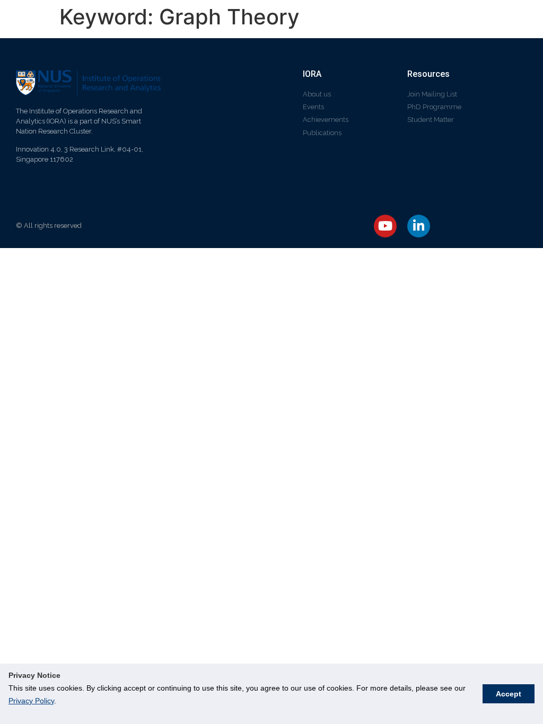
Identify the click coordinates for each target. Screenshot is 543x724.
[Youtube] (385, 226)
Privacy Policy (31, 700)
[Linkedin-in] (418, 226)
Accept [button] (508, 694)
